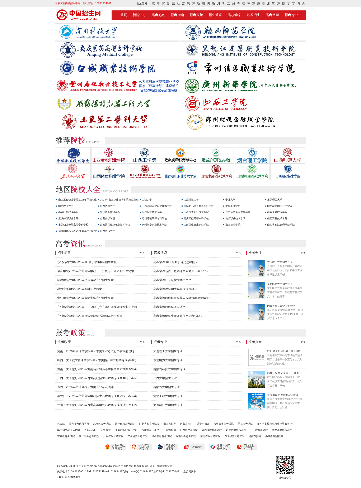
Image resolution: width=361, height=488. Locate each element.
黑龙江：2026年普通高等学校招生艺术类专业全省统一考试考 (97, 396)
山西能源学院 (232, 224)
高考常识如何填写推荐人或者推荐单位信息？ (182, 298)
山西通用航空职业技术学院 (115, 224)
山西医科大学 (107, 205)
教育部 (61, 423)
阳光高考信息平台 (79, 423)
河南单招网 (255, 436)
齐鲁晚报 (106, 430)
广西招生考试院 (189, 430)
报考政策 (196, 15)
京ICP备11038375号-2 (166, 471)
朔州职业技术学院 (110, 212)
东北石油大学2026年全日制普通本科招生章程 (87, 262)
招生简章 (215, 15)
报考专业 (291, 15)
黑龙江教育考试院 (282, 430)
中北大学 (230, 199)
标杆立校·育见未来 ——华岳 (283, 373)
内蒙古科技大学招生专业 (281, 305)
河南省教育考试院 (186, 436)
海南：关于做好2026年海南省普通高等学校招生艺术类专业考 (97, 369)
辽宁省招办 (203, 423)
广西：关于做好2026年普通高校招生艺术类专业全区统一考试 (97, 378)
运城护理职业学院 (68, 218)
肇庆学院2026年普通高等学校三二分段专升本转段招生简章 (95, 271)
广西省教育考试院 (137, 436)
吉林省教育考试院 (224, 423)
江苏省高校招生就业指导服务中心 (276, 423)
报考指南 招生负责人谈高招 (282, 394)
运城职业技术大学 (152, 212)
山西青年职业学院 (277, 212)
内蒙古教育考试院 (236, 430)
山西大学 (147, 199)
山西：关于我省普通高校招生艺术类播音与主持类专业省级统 (96, 360)
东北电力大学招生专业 (279, 283)
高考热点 (158, 15)
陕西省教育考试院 (212, 430)
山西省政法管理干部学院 (281, 224)
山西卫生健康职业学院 (196, 224)
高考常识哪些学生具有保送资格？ (175, 289)
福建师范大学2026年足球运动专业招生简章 (85, 280)
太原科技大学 (191, 199)
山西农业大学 (65, 205)
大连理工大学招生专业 (279, 262)
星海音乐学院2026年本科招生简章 (79, 289)
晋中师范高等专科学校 (237, 212)
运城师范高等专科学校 (154, 218)
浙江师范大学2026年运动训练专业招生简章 (85, 298)
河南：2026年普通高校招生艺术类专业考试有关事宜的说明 (95, 351)
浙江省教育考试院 (89, 436)
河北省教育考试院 (149, 423)
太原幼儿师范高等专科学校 (73, 224)
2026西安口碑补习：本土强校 (284, 351)
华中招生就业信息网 (68, 430)
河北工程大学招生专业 (168, 396)
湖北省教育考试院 (234, 436)
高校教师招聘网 (274, 436)
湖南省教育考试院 (210, 436)
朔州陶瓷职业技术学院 (154, 224)
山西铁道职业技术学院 (196, 212)
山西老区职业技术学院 (279, 205)
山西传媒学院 (107, 218)
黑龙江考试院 (245, 423)
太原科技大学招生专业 (168, 405)
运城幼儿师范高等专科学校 (199, 205)
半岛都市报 (90, 430)
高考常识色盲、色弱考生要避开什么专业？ (181, 271)
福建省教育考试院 (162, 436)
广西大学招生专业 (165, 378)
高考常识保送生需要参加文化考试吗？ (178, 316)
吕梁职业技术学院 (235, 218)
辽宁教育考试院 (259, 430)
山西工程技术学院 (277, 218)
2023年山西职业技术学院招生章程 (119, 199)
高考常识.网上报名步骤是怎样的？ (175, 262)
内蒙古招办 (186, 423)
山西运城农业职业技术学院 (157, 205)
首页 (123, 15)
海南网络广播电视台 (126, 430)
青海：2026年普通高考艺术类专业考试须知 (85, 387)
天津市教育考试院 (125, 423)
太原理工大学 (274, 199)
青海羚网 (171, 430)
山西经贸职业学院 (68, 212)
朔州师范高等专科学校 (196, 218)
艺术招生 (253, 15)
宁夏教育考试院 (66, 436)
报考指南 (177, 15)
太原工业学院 (232, 205)
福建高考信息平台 (152, 430)
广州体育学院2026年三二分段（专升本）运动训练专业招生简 (97, 307)
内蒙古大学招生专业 (166, 387)
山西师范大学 (107, 230)
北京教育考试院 (102, 423)
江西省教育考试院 (113, 436)
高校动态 (234, 15)
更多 (142, 252)
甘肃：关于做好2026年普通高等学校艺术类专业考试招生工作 (97, 405)
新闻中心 (139, 15)
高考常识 (272, 15)
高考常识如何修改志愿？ (169, 307)
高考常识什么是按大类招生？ (172, 280)
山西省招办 (169, 423)
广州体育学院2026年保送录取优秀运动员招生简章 (89, 316)
